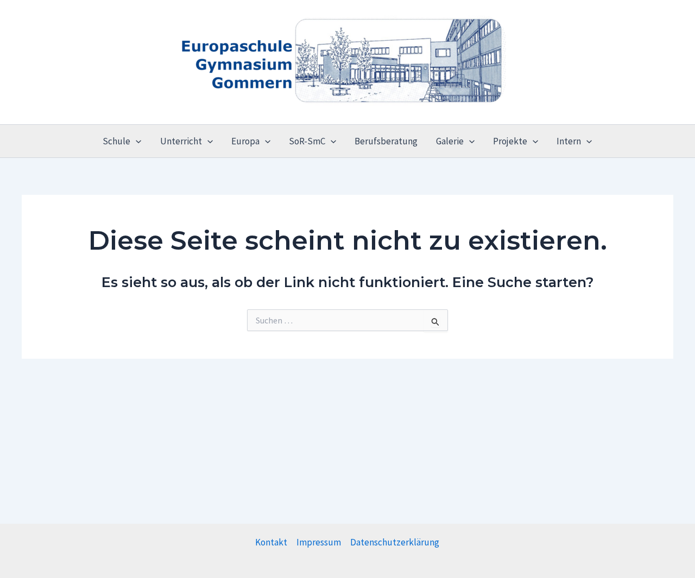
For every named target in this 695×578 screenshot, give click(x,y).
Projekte (510, 141)
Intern (569, 141)
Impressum (318, 542)
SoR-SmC (307, 141)
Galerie (450, 141)
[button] (135, 141)
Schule (116, 141)
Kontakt (271, 542)
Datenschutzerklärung (394, 542)
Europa (245, 141)
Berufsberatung (386, 141)
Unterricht (181, 141)
